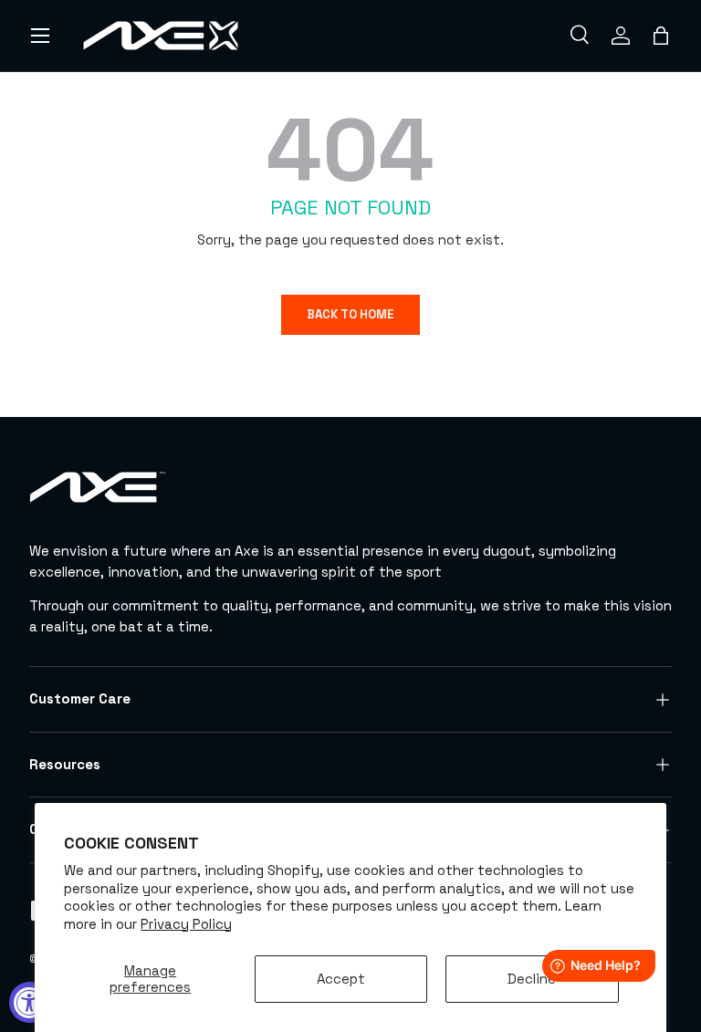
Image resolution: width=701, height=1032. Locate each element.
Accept (341, 978)
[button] (661, 36)
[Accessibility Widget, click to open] (29, 1002)
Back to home (350, 314)
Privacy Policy (186, 924)
